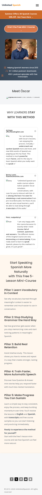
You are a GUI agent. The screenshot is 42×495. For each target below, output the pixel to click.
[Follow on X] (16, 479)
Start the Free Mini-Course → (21, 29)
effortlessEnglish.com (15, 132)
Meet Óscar (21, 91)
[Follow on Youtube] (26, 479)
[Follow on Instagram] (21, 479)
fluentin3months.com (15, 176)
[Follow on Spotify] (30, 479)
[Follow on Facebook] (11, 479)
